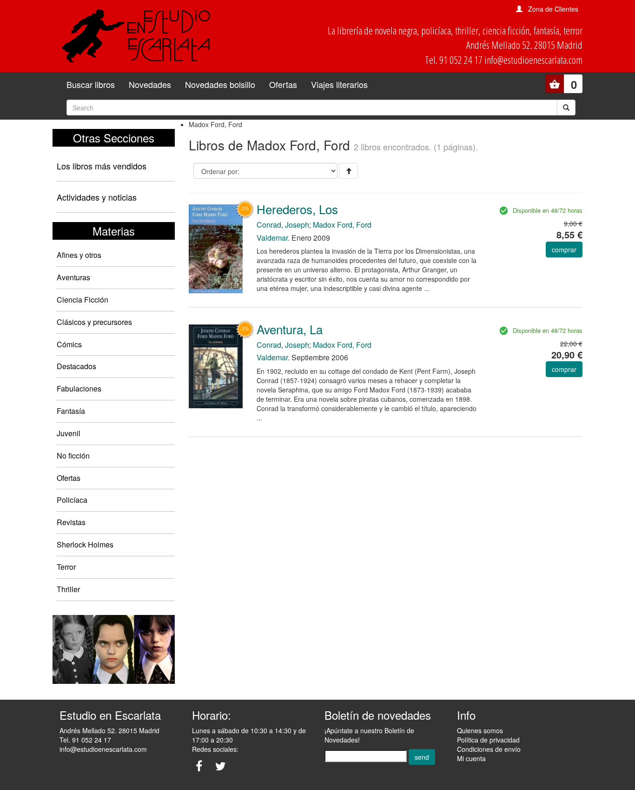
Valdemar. (273, 237)
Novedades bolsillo (220, 84)
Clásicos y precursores (94, 322)
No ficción (73, 455)
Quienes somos (480, 730)
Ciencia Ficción (82, 299)
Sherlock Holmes (85, 544)
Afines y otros (79, 255)
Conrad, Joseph (283, 224)
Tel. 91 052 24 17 (85, 739)
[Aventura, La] (216, 365)
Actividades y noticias (97, 197)
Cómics (69, 344)
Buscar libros (90, 84)
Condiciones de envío (489, 749)
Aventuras (73, 277)
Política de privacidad (488, 739)
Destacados (76, 366)
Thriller (68, 589)
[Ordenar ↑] (348, 171)
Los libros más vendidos (101, 166)
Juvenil (68, 433)
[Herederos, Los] (216, 248)
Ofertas (283, 84)
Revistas (71, 522)
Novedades (150, 84)
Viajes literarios (339, 84)
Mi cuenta (471, 758)
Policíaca (72, 499)
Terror (66, 566)
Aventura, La (290, 329)
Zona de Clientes (553, 9)
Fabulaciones (79, 388)
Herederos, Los (297, 208)
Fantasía (71, 410)
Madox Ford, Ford (342, 224)
